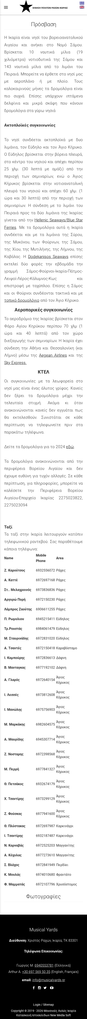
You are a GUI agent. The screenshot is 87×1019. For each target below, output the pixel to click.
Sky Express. (15, 362)
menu (5, 7)
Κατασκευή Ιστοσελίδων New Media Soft (43, 1015)
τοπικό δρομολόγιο (21, 300)
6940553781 (44, 965)
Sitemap (48, 1004)
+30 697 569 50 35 (36, 972)
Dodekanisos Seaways (48, 256)
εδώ (70, 446)
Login (37, 1004)
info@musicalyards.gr (48, 980)
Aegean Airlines (53, 355)
